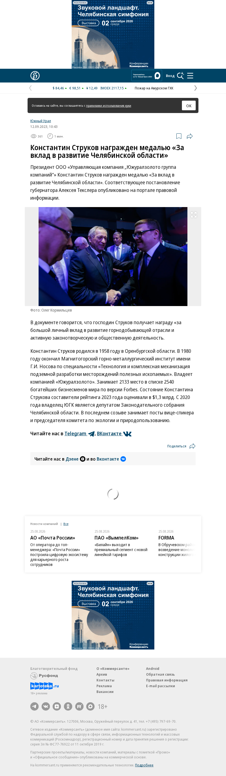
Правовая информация (167, 680)
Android (152, 668)
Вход (170, 75)
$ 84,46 (58, 88)
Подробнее (144, 765)
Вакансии (105, 691)
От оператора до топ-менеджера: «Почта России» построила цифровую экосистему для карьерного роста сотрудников (59, 554)
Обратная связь (160, 674)
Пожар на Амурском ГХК (154, 88)
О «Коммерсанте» (113, 668)
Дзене (72, 459)
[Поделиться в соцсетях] (189, 136)
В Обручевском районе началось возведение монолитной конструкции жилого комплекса (186, 549)
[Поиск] (180, 75)
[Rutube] (79, 706)
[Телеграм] (34, 706)
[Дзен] (57, 706)
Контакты (105, 680)
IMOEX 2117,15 (112, 88)
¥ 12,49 (92, 88)
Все (65, 524)
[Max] (90, 706)
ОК (189, 105)
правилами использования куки (108, 105)
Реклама (104, 685)
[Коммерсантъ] (35, 75)
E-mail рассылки (160, 685)
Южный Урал (40, 120)
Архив (101, 674)
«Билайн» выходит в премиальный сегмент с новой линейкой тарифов (121, 549)
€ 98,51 (75, 88)
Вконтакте (108, 459)
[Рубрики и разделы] (190, 75)
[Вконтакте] (46, 706)
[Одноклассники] (68, 706)
